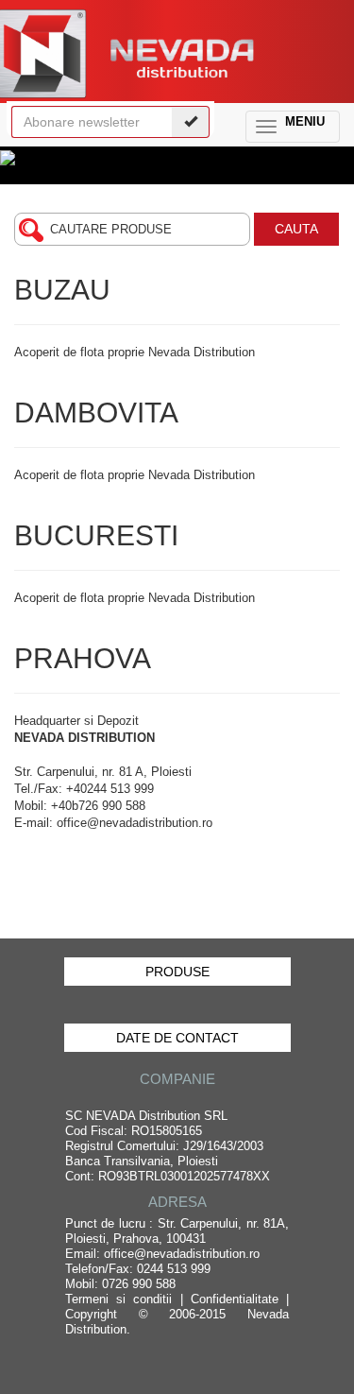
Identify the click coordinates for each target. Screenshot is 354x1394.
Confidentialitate (234, 1299)
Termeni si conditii (118, 1299)
